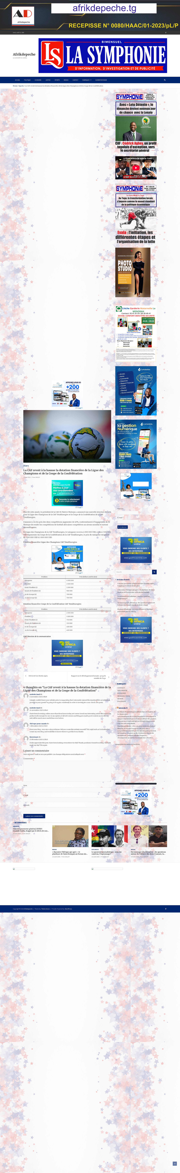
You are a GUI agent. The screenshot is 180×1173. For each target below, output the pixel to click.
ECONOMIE (121, 693)
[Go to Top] (175, 1164)
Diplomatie (95, 849)
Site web (26, 805)
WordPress (68, 909)
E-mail (25, 795)
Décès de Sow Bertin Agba (38, 676)
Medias (66, 80)
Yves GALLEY (36, 477)
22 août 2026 (56, 857)
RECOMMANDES (20, 823)
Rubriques (86, 80)
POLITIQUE (121, 701)
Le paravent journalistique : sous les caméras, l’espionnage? (106, 853)
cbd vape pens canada (38, 724)
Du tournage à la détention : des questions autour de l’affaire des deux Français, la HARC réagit (148, 854)
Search (154, 572)
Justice (48, 80)
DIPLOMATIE (122, 690)
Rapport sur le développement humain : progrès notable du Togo (88, 677)
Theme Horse (45, 909)
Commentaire (29, 759)
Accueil (17, 80)
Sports (57, 80)
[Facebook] (166, 32)
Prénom (120, 509)
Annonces (16, 826)
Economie (38, 80)
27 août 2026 (17, 833)
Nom (25, 785)
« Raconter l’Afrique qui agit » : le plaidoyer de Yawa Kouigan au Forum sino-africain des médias (70, 854)
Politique (27, 80)
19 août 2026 (135, 857)
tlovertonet (34, 737)
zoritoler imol (35, 694)
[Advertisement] (136, 664)
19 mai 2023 (27, 477)
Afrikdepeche (24, 54)
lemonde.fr (123, 708)
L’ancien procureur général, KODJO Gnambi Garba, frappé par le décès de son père (30, 831)
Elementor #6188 (101, 80)
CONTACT (75, 80)
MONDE (120, 699)
